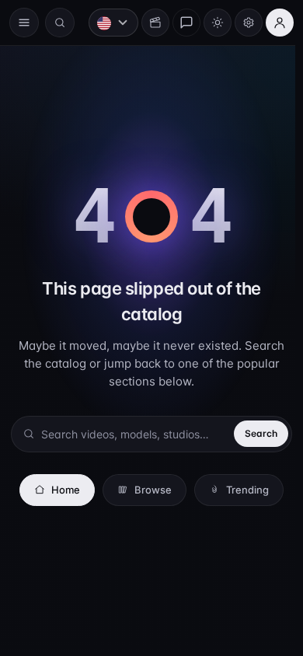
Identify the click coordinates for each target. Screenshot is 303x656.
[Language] (106, 23)
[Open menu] (24, 22)
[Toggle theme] (210, 23)
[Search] (60, 22)
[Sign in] (272, 23)
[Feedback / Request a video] (179, 23)
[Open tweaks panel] (241, 23)
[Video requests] (148, 23)
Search (253, 433)
